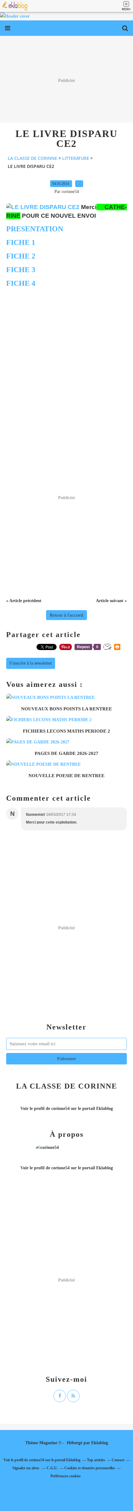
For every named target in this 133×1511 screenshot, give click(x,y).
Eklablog (99, 1442)
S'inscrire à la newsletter (30, 663)
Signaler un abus (26, 1468)
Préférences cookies (65, 1476)
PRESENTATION (34, 229)
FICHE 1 (20, 242)
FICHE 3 (20, 270)
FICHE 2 (20, 256)
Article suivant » (111, 600)
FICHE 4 (20, 283)
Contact (118, 1460)
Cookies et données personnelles (89, 1468)
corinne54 (60, 1108)
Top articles (96, 1460)
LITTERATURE (75, 158)
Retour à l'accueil (66, 615)
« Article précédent (23, 600)
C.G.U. (52, 1468)
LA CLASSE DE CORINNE (32, 158)
